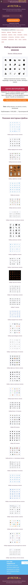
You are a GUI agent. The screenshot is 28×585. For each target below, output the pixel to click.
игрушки (19, 34)
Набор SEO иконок (15, 443)
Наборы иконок (17, 53)
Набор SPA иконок (15, 427)
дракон (10, 34)
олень (25, 34)
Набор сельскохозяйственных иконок (15, 501)
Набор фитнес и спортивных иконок (15, 458)
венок (19, 32)
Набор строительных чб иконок (15, 351)
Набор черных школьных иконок (14, 384)
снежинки (11, 39)
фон (16, 39)
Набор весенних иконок (15, 162)
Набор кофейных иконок (15, 179)
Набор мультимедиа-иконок (15, 336)
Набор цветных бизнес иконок (15, 529)
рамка (22, 37)
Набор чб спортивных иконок (15, 295)
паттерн (17, 37)
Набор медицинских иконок (15, 149)
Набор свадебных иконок (15, 254)
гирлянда (4, 34)
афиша (9, 32)
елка (15, 34)
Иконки (10, 53)
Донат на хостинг (13, 20)
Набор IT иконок (15, 307)
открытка (11, 37)
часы (19, 39)
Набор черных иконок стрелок (15, 516)
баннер (14, 32)
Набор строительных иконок (15, 267)
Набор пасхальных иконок (15, 485)
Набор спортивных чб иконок (15, 470)
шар (2, 42)
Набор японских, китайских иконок (15, 220)
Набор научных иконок (15, 282)
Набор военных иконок (15, 208)
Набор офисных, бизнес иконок (15, 368)
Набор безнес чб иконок (15, 411)
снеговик (4, 39)
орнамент (4, 37)
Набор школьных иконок (15, 240)
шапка (24, 39)
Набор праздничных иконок (15, 319)
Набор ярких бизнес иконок (15, 398)
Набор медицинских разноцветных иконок (15, 545)
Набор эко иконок (14, 195)
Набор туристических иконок (14, 134)
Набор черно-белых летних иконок (15, 557)
